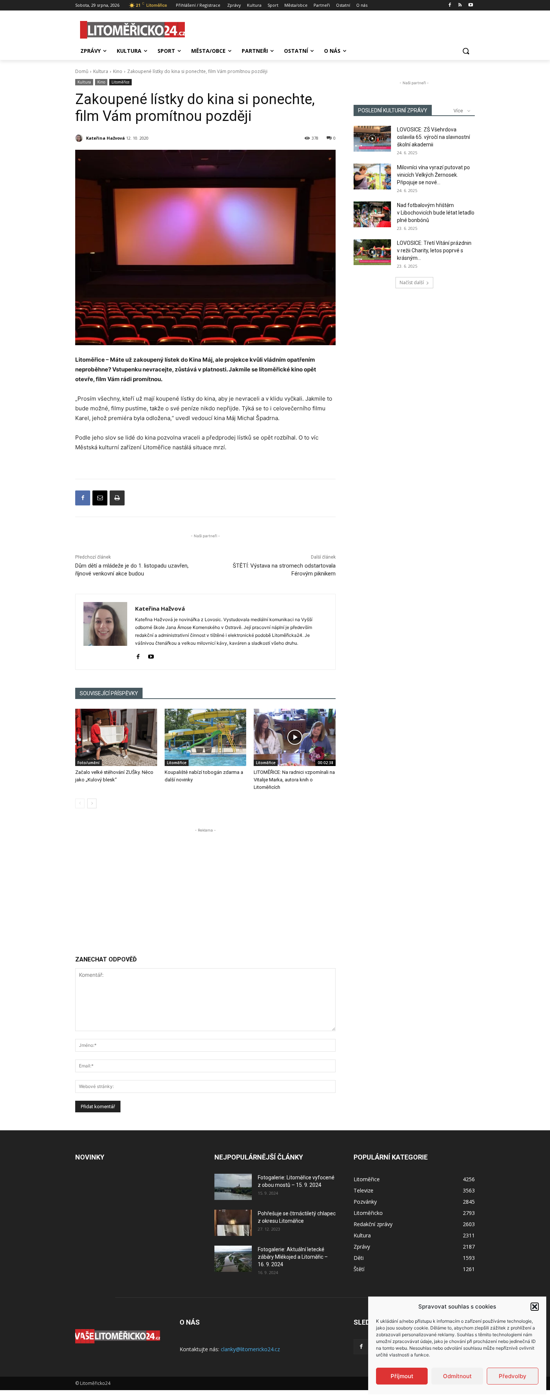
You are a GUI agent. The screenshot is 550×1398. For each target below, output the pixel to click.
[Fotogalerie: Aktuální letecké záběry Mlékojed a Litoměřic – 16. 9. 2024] (233, 1259)
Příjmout (402, 1376)
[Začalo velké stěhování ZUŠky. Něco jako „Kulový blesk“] (116, 737)
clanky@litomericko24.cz (250, 1349)
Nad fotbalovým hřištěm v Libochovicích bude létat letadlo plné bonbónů (435, 212)
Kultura (100, 71)
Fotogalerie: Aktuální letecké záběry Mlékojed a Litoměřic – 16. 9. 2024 (293, 1256)
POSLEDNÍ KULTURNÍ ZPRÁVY (392, 110)
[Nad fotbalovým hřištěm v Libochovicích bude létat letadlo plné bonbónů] (372, 214)
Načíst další (412, 282)
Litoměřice (120, 82)
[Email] (99, 497)
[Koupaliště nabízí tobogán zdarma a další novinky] (206, 737)
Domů (81, 71)
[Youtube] (470, 5)
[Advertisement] (205, 886)
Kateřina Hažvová (105, 138)
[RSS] (460, 5)
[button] (534, 1306)
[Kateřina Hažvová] (80, 138)
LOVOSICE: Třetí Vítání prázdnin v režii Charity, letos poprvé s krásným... (434, 250)
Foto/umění (88, 762)
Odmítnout (457, 1376)
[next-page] (92, 803)
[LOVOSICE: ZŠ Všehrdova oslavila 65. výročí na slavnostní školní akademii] (372, 139)
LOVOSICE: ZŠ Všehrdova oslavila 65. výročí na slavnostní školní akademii (433, 137)
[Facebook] (450, 5)
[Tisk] (117, 497)
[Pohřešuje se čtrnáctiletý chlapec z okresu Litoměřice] (233, 1223)
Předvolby (512, 1376)
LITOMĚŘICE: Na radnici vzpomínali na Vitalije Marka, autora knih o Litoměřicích (294, 779)
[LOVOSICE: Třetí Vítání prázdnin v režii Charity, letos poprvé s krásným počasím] (372, 252)
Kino (117, 71)
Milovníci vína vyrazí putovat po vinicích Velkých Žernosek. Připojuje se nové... (433, 174)
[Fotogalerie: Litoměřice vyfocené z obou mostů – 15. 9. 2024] (233, 1187)
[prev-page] (80, 803)
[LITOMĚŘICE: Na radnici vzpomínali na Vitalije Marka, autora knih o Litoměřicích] (295, 737)
